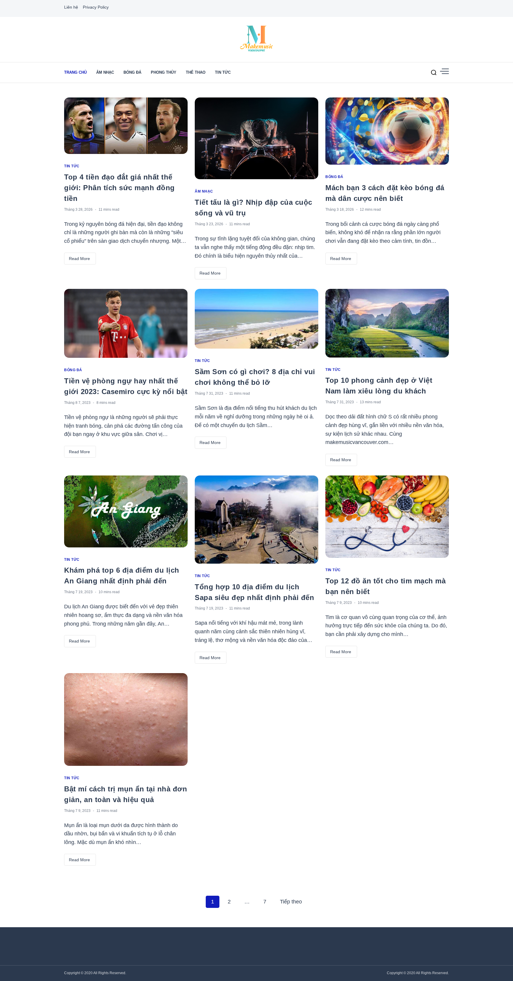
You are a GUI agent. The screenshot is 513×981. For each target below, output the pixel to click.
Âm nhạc (105, 72)
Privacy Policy (96, 7)
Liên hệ (71, 7)
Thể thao (195, 72)
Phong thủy (163, 72)
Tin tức (223, 72)
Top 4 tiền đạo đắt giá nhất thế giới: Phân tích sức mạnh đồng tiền (119, 187)
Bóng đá (132, 72)
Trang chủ (75, 72)
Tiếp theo (291, 902)
